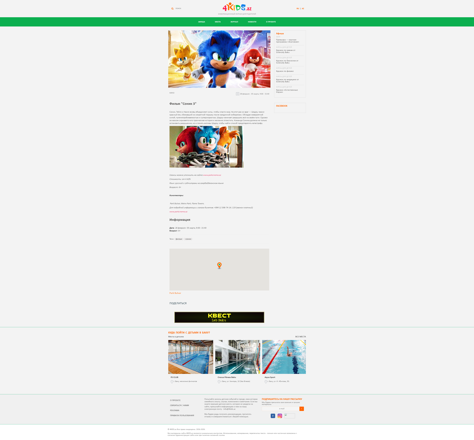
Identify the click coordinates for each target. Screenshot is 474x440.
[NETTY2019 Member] (290, 416)
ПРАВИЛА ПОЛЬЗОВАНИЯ (182, 415)
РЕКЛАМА (174, 410)
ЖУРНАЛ (234, 22)
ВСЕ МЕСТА (300, 337)
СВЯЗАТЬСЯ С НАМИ (179, 405)
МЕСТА (218, 22)
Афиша (201, 22)
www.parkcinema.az (212, 175)
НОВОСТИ (252, 22)
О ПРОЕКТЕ (271, 22)
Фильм (179, 239)
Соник (188, 239)
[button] (219, 266)
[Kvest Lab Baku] (219, 322)
